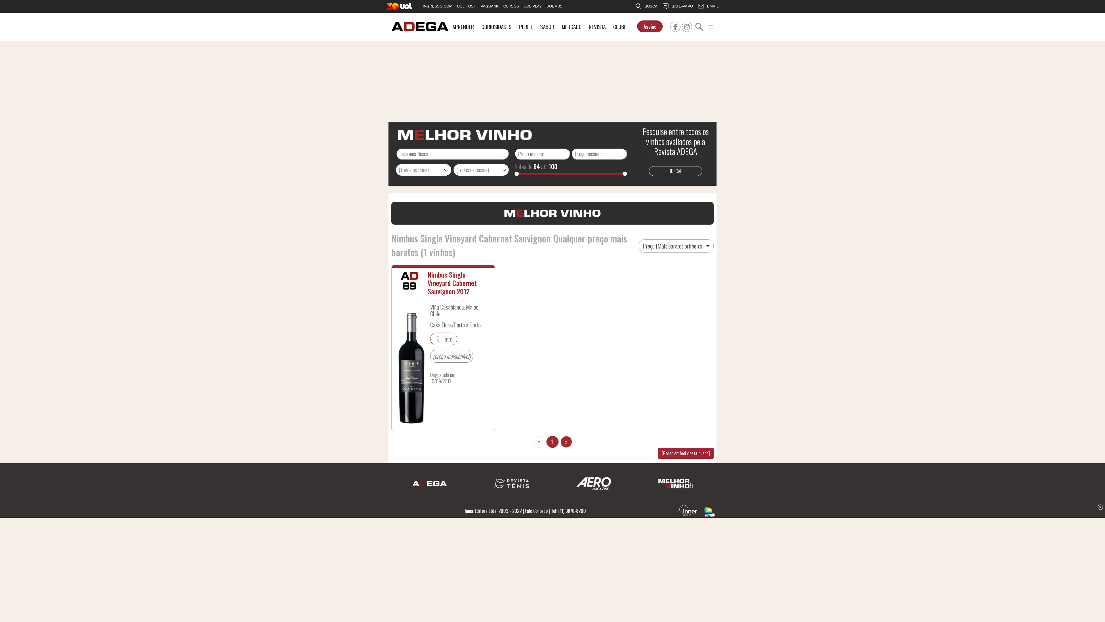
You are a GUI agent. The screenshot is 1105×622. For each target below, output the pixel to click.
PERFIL (526, 26)
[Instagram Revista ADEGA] (687, 25)
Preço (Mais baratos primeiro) (674, 246)
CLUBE (619, 26)
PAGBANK (490, 6)
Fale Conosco (536, 510)
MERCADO (572, 26)
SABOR (547, 26)
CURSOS (511, 6)
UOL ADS (554, 6)
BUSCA (651, 6)
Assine (649, 26)
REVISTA (597, 26)
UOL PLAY (533, 6)
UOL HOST (466, 6)
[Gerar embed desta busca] (686, 453)
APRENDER (463, 26)
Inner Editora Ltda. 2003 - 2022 (493, 510)
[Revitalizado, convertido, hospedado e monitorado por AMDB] (709, 511)
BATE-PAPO (682, 6)
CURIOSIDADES (496, 26)
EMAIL (713, 6)
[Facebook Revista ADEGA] (675, 25)
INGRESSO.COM (437, 6)
